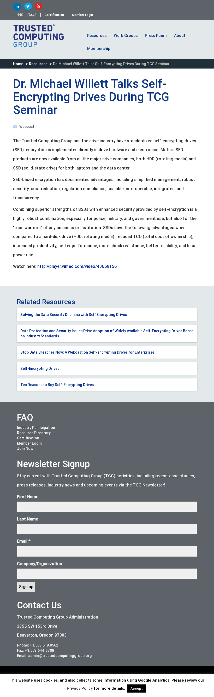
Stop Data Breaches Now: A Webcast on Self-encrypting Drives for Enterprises (87, 352)
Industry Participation (36, 428)
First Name (27, 496)
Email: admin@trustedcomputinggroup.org (54, 656)
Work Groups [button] (126, 35)
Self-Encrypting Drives (39, 368)
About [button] (179, 35)
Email (24, 541)
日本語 (32, 15)
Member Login (82, 15)
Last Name (27, 519)
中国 (20, 15)
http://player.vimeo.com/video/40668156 (77, 266)
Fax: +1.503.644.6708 (35, 650)
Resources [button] (96, 35)
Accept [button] (136, 688)
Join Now (25, 448)
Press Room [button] (156, 35)
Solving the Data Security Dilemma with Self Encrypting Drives (73, 315)
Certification (54, 15)
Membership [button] (98, 48)
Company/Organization (39, 563)
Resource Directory (34, 433)
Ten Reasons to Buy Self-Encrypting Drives (57, 385)
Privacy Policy (80, 688)
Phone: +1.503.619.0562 (37, 645)
